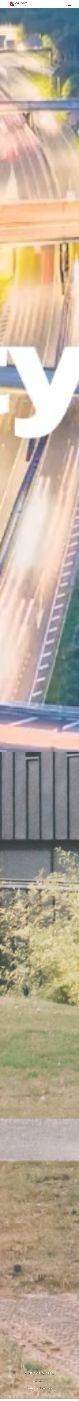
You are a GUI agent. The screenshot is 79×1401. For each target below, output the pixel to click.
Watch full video (39, 1381)
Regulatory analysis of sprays (39, 1388)
